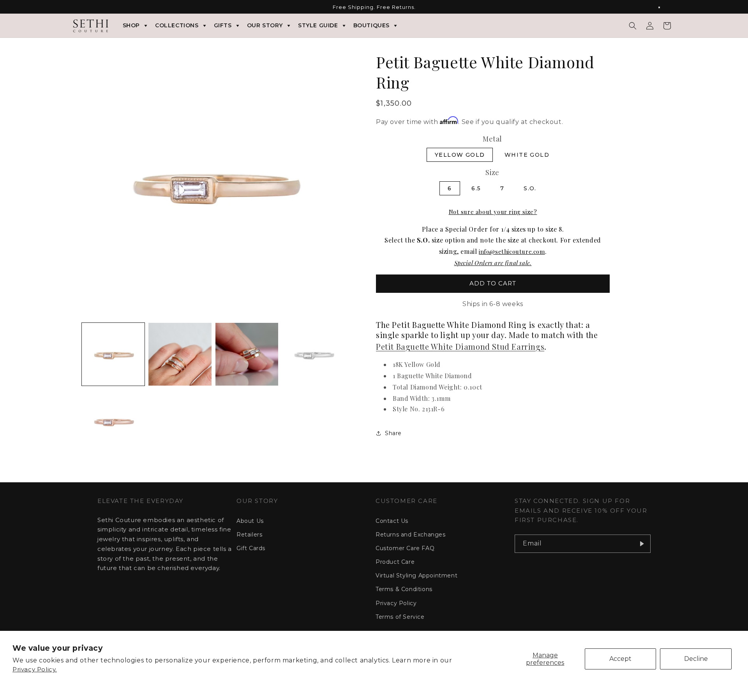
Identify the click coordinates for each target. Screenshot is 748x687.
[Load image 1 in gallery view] (113, 354)
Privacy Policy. (34, 669)
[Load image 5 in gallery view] (113, 421)
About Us (250, 520)
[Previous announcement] (84, 7)
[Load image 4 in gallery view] (313, 354)
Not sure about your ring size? (493, 212)
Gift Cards (250, 548)
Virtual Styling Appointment (416, 575)
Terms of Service (400, 616)
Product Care (395, 561)
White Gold (527, 154)
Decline (696, 658)
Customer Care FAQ (405, 548)
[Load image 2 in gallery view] (179, 354)
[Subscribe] (641, 544)
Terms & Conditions (404, 589)
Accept (620, 658)
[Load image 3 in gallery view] (246, 354)
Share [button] (393, 433)
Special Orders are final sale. (493, 263)
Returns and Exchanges (411, 534)
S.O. (530, 188)
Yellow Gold (460, 154)
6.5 (476, 188)
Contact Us (392, 520)
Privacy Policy (396, 603)
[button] (632, 25)
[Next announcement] (663, 7)
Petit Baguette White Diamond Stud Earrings (460, 346)
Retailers (249, 534)
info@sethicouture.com (512, 251)
